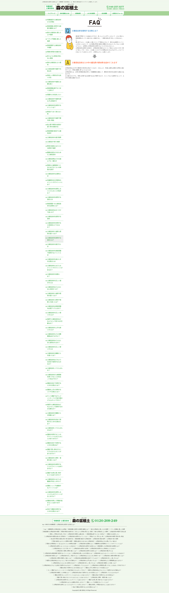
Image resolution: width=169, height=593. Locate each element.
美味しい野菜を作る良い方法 (54, 76)
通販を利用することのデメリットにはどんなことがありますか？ (54, 436)
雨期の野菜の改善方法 (54, 51)
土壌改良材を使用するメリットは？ (54, 106)
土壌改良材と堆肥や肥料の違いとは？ (54, 294)
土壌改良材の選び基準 (54, 137)
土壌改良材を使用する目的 (54, 217)
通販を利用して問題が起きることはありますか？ (54, 503)
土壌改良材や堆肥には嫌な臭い (54, 83)
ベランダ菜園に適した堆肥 (54, 40)
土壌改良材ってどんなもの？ (54, 369)
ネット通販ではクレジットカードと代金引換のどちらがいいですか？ (54, 398)
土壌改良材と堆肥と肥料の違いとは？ (54, 232)
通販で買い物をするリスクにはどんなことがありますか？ (54, 451)
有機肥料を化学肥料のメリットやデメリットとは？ (54, 182)
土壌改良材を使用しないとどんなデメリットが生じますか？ (54, 494)
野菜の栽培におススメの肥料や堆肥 (54, 147)
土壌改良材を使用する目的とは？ (54, 239)
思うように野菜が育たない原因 (54, 57)
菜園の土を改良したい (54, 94)
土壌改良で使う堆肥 (53, 141)
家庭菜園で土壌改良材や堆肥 (54, 46)
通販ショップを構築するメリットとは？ (54, 486)
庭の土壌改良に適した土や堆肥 (54, 33)
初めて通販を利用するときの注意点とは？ (54, 510)
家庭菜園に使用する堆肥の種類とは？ (54, 27)
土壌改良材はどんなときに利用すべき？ (54, 288)
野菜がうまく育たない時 (54, 113)
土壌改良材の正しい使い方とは (54, 348)
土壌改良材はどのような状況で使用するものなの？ (54, 362)
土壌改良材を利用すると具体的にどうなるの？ (54, 225)
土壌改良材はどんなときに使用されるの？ (54, 341)
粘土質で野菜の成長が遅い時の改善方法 (54, 125)
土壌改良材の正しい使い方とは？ (54, 313)
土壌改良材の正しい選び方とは (54, 281)
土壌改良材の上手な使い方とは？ (54, 328)
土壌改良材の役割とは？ (53, 275)
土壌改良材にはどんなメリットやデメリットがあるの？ (54, 268)
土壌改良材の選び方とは (54, 245)
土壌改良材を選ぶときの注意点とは (54, 260)
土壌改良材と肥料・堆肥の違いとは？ (54, 459)
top (45, 529)
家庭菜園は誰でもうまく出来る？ (54, 89)
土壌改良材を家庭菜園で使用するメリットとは (54, 253)
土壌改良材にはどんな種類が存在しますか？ (54, 480)
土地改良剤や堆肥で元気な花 (54, 70)
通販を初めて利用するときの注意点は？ (54, 444)
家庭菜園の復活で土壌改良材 (54, 132)
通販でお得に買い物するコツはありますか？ (54, 474)
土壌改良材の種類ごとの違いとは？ (54, 354)
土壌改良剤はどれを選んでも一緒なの (54, 160)
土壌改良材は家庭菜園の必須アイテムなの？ (54, 307)
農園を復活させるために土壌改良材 (54, 153)
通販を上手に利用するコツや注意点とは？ (54, 390)
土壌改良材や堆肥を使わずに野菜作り (54, 100)
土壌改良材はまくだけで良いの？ (54, 211)
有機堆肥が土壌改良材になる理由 (54, 21)
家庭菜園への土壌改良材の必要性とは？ (54, 204)
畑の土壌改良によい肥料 (54, 63)
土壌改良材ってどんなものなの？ (54, 429)
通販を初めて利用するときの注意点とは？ (54, 384)
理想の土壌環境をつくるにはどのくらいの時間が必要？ (54, 167)
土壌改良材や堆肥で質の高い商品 (54, 119)
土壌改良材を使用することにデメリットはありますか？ (54, 466)
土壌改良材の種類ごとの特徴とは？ (54, 414)
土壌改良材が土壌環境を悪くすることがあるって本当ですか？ (54, 377)
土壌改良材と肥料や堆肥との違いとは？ (54, 301)
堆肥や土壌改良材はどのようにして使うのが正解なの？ (54, 321)
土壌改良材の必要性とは (54, 175)
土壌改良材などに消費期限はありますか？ (54, 335)
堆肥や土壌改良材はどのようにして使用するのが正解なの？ (54, 406)
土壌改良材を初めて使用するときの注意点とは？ (54, 421)
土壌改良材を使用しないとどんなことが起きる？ (54, 191)
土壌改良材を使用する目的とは (54, 198)
